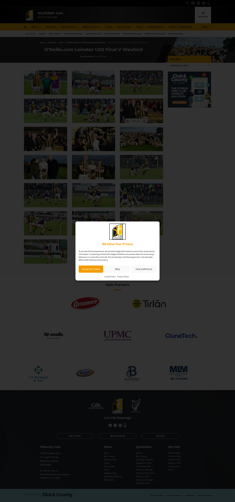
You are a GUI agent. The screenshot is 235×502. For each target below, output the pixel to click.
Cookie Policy (110, 276)
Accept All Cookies (91, 269)
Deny (117, 269)
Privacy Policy (123, 276)
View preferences (144, 269)
